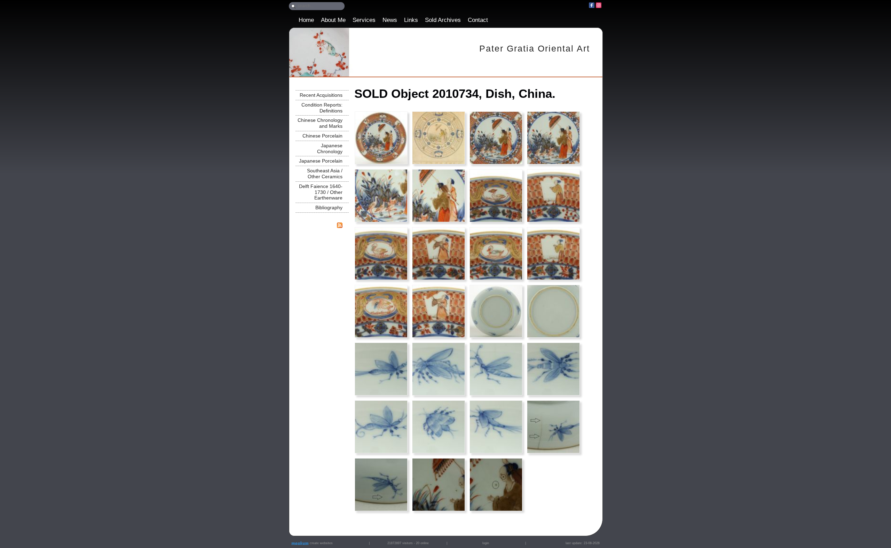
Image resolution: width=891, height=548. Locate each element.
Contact (478, 20)
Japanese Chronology (329, 148)
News (390, 20)
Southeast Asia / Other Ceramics (324, 173)
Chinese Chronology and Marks (320, 123)
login (485, 543)
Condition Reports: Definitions (321, 107)
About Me (333, 20)
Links (411, 20)
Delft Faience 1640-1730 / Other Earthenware (320, 192)
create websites (321, 543)
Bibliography (328, 207)
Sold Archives (443, 20)
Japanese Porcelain (320, 161)
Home (306, 20)
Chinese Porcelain (322, 136)
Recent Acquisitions (321, 95)
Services (364, 20)
